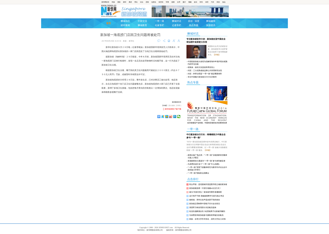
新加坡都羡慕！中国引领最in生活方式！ (205, 188)
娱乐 (195, 2)
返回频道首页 (176, 102)
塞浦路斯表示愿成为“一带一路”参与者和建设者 (206, 161)
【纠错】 (165, 105)
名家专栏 (159, 25)
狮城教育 (142, 25)
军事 (167, 2)
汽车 (212, 2)
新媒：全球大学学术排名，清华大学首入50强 (207, 219)
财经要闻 (125, 25)
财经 (124, 2)
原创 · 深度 (193, 21)
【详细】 (216, 55)
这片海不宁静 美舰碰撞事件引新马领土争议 (206, 196)
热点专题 (193, 25)
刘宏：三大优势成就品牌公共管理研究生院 (205, 70)
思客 (147, 2)
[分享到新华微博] (162, 116)
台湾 (178, 2)
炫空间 (161, 2)
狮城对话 (176, 21)
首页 (108, 23)
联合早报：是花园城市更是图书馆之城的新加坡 (208, 184)
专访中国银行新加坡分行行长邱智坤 (202, 77)
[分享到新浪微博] (170, 116)
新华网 (110, 11)
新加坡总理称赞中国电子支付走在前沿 (204, 204)
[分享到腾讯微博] (174, 116)
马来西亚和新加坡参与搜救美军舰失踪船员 (206, 215)
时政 (113, 2)
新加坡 (134, 11)
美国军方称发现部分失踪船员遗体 (202, 207)
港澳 (173, 2)
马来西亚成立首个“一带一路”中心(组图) (203, 164)
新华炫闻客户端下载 (173, 109)
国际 (119, 2)
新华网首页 (105, 2)
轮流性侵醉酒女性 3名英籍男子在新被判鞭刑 (207, 211)
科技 (218, 2)
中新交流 (142, 21)
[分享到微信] (178, 116)
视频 (189, 2)
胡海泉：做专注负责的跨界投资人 (201, 67)
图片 (184, 2)
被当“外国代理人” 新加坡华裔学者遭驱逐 (205, 192)
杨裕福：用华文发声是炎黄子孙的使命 (204, 200)
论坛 (141, 2)
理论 (136, 2)
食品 (223, 2)
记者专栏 (176, 25)
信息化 (153, 2)
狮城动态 (125, 21)
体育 (206, 2)
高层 (130, 2)
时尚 (201, 2)
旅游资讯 (210, 25)
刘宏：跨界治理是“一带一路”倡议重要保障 (205, 74)
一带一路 (159, 21)
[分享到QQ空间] (166, 116)
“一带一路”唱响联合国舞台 (198, 173)
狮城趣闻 (210, 21)
